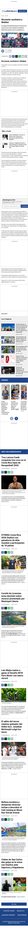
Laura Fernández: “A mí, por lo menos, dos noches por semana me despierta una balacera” (17, 137)
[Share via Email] (22, 56)
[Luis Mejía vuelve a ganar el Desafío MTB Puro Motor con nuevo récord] (13, 695)
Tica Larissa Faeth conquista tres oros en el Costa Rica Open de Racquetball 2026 (13, 461)
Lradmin (10, 50)
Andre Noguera (6, 468)
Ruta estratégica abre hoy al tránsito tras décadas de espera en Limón (22, 349)
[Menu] (3, 11)
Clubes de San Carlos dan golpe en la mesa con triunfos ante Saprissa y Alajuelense (12, 863)
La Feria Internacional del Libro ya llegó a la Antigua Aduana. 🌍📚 (15, 405)
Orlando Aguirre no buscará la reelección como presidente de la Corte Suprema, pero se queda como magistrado (21, 328)
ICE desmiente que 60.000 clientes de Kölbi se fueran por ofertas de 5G (21, 339)
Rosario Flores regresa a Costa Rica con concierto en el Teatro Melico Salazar (21, 359)
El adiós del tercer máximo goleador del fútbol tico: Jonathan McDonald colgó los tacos (11, 726)
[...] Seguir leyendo (16, 768)
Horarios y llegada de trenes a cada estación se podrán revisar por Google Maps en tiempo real (17, 145)
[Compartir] (26, 56)
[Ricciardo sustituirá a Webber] (14, 40)
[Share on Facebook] (13, 56)
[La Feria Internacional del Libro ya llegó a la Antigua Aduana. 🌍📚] (15, 392)
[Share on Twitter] (16, 56)
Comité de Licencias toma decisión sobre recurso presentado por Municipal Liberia (13, 597)
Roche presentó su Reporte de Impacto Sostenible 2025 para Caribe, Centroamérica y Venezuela (5, 408)
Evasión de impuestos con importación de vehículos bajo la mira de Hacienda (22, 370)
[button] (22, 11)
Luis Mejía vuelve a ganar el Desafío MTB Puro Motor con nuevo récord (12, 674)
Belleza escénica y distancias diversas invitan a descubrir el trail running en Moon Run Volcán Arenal (11, 807)
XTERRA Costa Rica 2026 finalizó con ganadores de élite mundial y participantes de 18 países (12, 540)
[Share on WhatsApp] (19, 56)
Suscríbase (22, 915)
